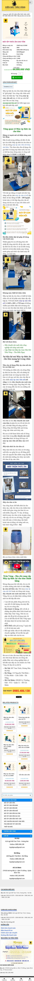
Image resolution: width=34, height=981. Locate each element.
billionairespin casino (7, 907)
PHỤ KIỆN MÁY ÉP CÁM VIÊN (12, 824)
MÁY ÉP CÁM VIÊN (9, 802)
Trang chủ (5, 14)
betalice (3, 903)
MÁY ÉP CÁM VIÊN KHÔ (11, 810)
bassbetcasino (5, 901)
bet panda (4, 905)
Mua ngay (18, 77)
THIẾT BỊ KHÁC (8, 826)
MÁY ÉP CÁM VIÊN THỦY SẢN (17, 14)
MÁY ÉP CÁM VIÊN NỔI (10, 808)
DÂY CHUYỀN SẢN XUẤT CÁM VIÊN (14, 821)
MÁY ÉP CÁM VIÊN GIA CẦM (12, 813)
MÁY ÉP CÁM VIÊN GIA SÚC (12, 816)
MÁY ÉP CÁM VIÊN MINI (11, 805)
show (10, 86)
